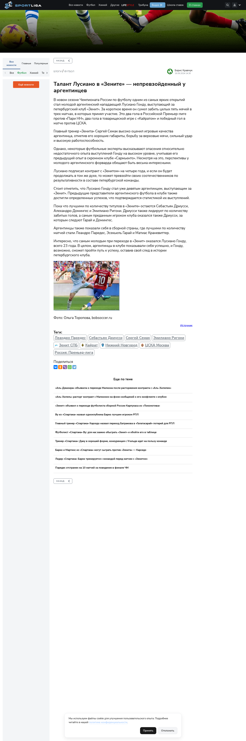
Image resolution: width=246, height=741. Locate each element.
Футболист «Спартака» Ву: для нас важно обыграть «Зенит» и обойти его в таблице (105, 432)
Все (12, 73)
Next (47, 73)
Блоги (58, 71)
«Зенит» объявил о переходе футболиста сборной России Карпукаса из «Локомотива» (107, 405)
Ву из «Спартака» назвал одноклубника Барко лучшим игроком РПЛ (97, 414)
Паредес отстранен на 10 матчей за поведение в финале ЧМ (92, 467)
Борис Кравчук (183, 70)
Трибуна (143, 5)
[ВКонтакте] (56, 367)
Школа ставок (175, 5)
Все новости (76, 5)
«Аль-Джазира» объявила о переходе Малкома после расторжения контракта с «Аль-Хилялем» (113, 388)
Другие (114, 5)
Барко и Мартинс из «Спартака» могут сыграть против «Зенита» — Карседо (100, 450)
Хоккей (103, 5)
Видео (155, 5)
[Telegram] (74, 367)
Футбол (90, 5)
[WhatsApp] (70, 367)
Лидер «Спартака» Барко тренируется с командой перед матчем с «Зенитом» (101, 459)
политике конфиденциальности (108, 722)
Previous (5, 73)
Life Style (128, 5)
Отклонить (167, 730)
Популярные (41, 63)
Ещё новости (26, 84)
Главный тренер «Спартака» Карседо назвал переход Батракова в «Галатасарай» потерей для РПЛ (114, 423)
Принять (148, 730)
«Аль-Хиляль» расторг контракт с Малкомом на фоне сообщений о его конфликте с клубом (111, 396)
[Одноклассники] (60, 367)
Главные (26, 63)
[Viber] (65, 367)
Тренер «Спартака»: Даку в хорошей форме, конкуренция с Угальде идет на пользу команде (111, 441)
